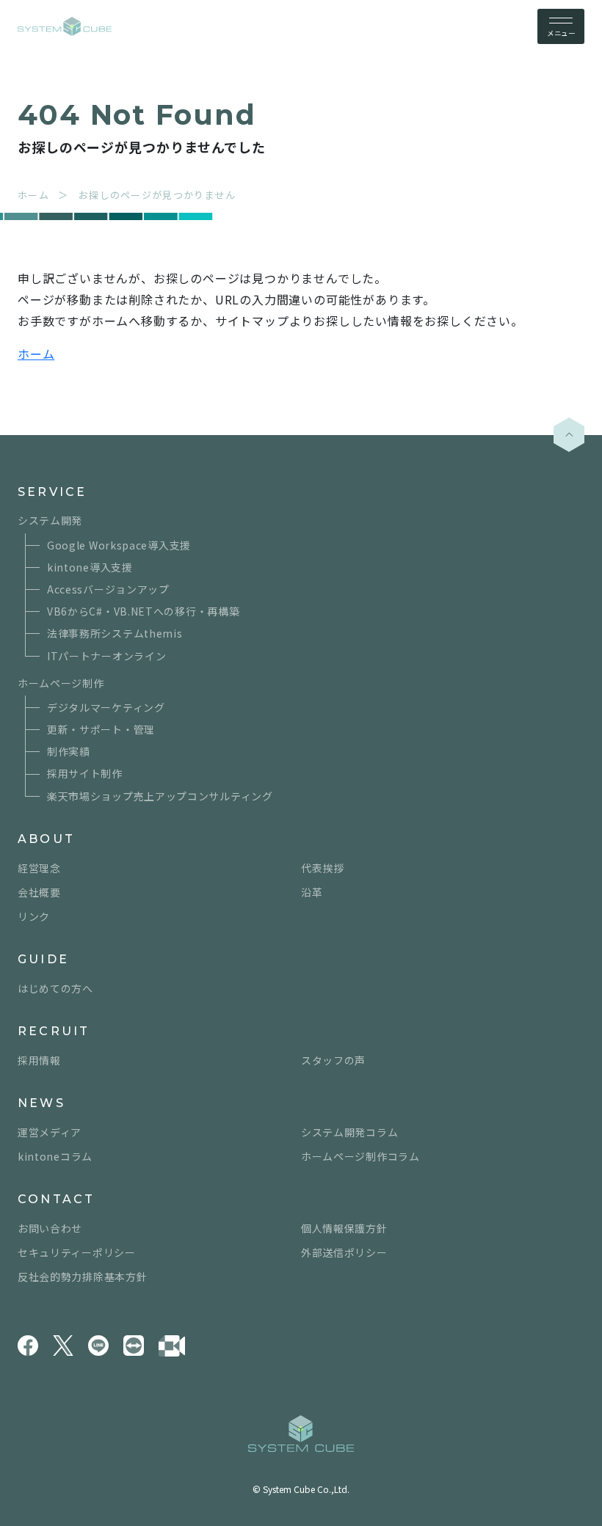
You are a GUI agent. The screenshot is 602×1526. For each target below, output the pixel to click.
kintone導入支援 (90, 567)
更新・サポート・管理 (101, 729)
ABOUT (46, 839)
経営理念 (39, 868)
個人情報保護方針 (344, 1228)
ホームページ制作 (61, 683)
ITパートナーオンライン (106, 656)
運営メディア (49, 1132)
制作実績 (68, 751)
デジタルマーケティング (106, 707)
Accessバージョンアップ (108, 589)
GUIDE (43, 959)
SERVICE (52, 492)
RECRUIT (54, 1031)
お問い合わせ (50, 1228)
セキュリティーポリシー (77, 1252)
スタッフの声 (333, 1060)
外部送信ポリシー (344, 1252)
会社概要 (39, 892)
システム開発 (50, 520)
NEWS (41, 1103)
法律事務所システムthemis (115, 633)
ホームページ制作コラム (360, 1156)
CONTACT (56, 1199)
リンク (34, 916)
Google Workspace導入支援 (119, 545)
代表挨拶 (322, 868)
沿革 (311, 892)
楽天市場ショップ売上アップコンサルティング (160, 796)
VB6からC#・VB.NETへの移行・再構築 (143, 611)
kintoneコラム (55, 1156)
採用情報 (39, 1060)
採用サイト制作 (85, 773)
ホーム (36, 353)
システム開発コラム (349, 1132)
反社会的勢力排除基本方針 (82, 1276)
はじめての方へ (55, 988)
